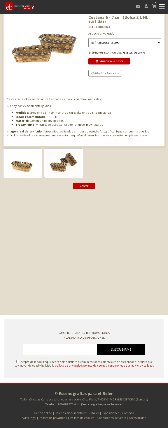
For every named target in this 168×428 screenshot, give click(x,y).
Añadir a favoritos (106, 73)
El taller (94, 413)
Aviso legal (29, 418)
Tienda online (43, 413)
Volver (84, 186)
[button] (162, 6)
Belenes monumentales (71, 413)
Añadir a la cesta (111, 61)
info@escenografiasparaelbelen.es (99, 404)
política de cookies (95, 365)
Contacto (128, 413)
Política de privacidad (53, 418)
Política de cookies (82, 418)
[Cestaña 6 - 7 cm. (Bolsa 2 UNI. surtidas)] (45, 44)
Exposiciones (110, 413)
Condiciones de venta (111, 418)
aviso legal (146, 365)
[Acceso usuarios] (145, 6)
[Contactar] (137, 6)
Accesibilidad (137, 418)
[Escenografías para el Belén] (19, 6)
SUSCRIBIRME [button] (121, 349)
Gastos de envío (134, 52)
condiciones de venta (121, 365)
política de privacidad (68, 365)
